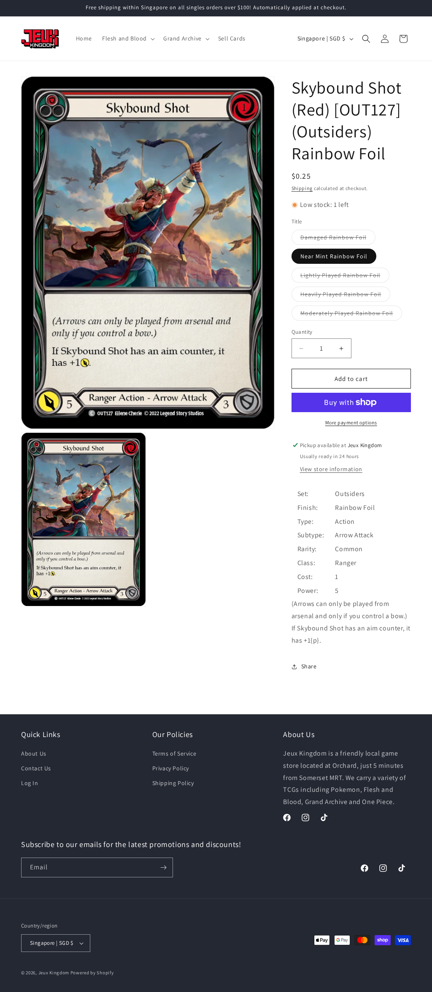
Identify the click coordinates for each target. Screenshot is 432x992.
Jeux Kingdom (53, 973)
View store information (331, 469)
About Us (33, 753)
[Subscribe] (163, 867)
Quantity (302, 331)
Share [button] (309, 666)
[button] (127, 38)
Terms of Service (174, 753)
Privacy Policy (170, 768)
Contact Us (36, 768)
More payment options (351, 422)
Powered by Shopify (92, 973)
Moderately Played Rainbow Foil (351, 315)
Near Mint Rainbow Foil (333, 256)
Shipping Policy (173, 783)
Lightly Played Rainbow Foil (344, 277)
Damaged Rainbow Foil (337, 239)
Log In (29, 783)
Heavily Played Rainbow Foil (345, 296)
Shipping (302, 188)
